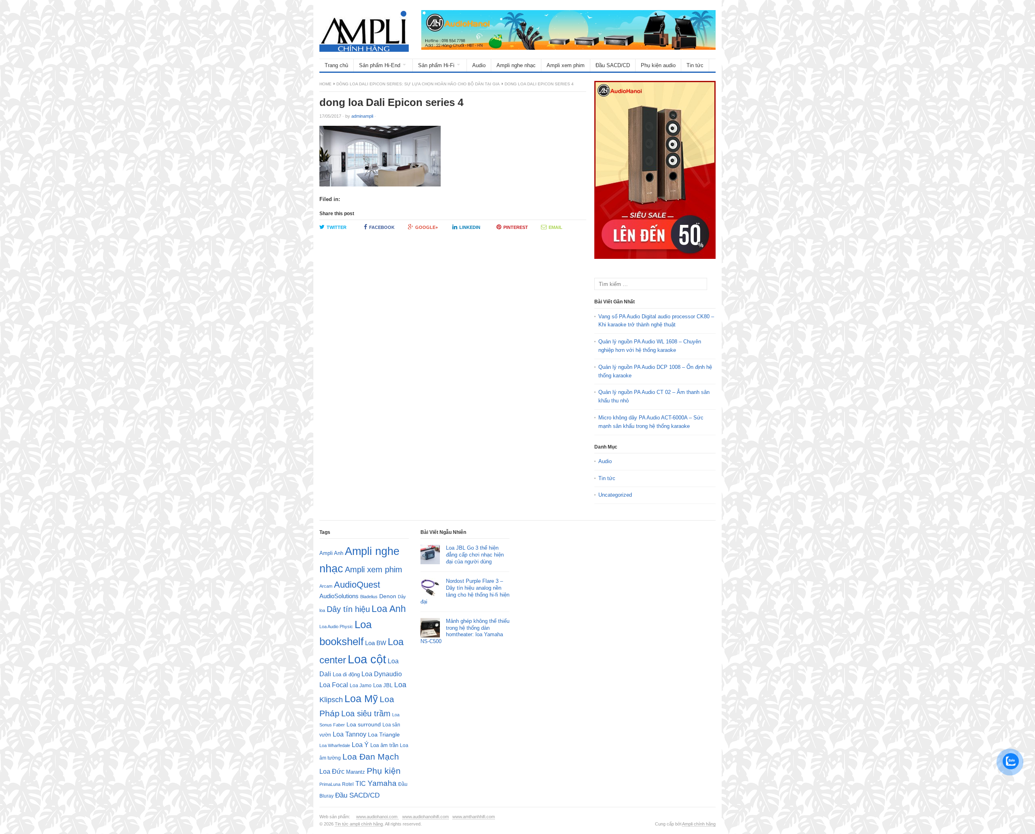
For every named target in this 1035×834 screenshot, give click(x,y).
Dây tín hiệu (348, 609)
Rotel (348, 784)
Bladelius (369, 596)
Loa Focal (333, 685)
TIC (360, 783)
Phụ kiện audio (658, 65)
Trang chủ (336, 65)
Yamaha (382, 783)
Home (325, 84)
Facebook (382, 227)
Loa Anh (389, 608)
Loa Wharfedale (334, 745)
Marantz (355, 772)
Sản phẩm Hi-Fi (436, 65)
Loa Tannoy (349, 734)
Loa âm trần (384, 745)
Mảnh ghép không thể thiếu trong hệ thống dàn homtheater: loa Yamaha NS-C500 (464, 631)
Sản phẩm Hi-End (379, 65)
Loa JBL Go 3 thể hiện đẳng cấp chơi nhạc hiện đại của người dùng (475, 555)
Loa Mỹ (361, 698)
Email (555, 227)
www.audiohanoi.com (377, 816)
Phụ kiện (384, 770)
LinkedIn (469, 227)
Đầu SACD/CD (613, 65)
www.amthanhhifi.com (473, 816)
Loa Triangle (384, 735)
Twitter (336, 227)
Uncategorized (615, 495)
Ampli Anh (331, 553)
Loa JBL (383, 685)
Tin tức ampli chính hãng (359, 823)
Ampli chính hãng (699, 823)
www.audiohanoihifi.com (425, 816)
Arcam (325, 586)
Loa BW (375, 643)
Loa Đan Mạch (370, 757)
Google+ (426, 227)
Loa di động (346, 674)
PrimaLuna (329, 784)
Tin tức (694, 65)
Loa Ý (360, 744)
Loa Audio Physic (336, 626)
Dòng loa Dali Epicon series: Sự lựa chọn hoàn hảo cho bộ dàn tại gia (418, 84)
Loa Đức (331, 771)
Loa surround (363, 725)
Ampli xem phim (566, 65)
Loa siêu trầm (366, 713)
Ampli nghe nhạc (516, 65)
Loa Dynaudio (381, 674)
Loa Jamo (361, 685)
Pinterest (515, 227)
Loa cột (367, 659)
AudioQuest (357, 585)
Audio (479, 65)
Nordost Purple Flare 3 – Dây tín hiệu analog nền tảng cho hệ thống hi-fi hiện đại (464, 591)
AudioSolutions (339, 596)
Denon (387, 596)
